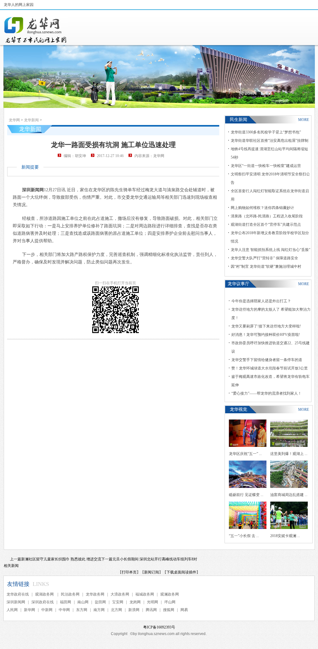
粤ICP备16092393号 (159, 627)
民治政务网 (70, 594)
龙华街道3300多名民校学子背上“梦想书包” (266, 132)
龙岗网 (135, 602)
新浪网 (133, 610)
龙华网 (14, 120)
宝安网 (117, 602)
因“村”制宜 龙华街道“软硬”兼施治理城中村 (266, 266)
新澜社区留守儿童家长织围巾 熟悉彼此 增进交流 (61, 559)
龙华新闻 (31, 120)
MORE (303, 120)
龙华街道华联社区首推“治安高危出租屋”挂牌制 (269, 140)
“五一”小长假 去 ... (244, 536)
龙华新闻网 (36, 30)
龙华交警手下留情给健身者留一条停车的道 (266, 360)
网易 (184, 610)
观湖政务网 (45, 594)
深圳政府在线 (42, 602)
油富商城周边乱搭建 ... (288, 495)
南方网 (99, 610)
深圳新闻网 (16, 602)
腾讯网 (151, 610)
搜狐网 (168, 610)
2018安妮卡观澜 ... (285, 536)
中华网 (64, 610)
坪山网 (169, 602)
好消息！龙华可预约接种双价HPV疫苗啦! (265, 334)
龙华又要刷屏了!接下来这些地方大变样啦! (266, 326)
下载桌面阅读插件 (181, 572)
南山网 (83, 602)
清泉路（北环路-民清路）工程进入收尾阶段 (267, 216)
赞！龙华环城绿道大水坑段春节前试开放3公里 (269, 368)
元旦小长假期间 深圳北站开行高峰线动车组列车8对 (154, 559)
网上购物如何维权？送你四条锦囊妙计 (262, 208)
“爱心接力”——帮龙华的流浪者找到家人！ (266, 393)
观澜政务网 (169, 594)
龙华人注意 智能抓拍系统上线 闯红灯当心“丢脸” (270, 250)
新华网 (29, 610)
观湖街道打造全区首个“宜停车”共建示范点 (266, 224)
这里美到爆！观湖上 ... (288, 454)
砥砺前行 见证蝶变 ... (246, 495)
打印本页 (129, 572)
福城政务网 (144, 594)
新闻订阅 (151, 572)
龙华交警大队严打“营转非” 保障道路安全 (264, 258)
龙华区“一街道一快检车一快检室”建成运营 (266, 166)
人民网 (12, 610)
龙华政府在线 (18, 594)
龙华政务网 (95, 594)
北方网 (116, 610)
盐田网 (100, 602)
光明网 (152, 602)
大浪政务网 (120, 594)
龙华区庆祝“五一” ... (245, 454)
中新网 (46, 610)
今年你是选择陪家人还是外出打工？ (261, 301)
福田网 (65, 602)
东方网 (81, 610)
